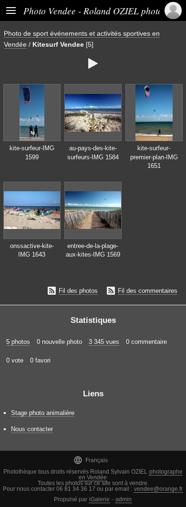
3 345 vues (104, 341)
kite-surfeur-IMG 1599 (32, 153)
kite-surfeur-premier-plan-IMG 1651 (154, 157)
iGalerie (99, 499)
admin (123, 499)
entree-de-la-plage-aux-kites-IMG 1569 (93, 250)
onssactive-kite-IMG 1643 (32, 250)
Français (90, 460)
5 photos (18, 341)
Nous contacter (32, 429)
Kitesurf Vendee (58, 44)
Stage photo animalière (42, 412)
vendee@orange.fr (158, 489)
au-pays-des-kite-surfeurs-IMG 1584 (93, 153)
